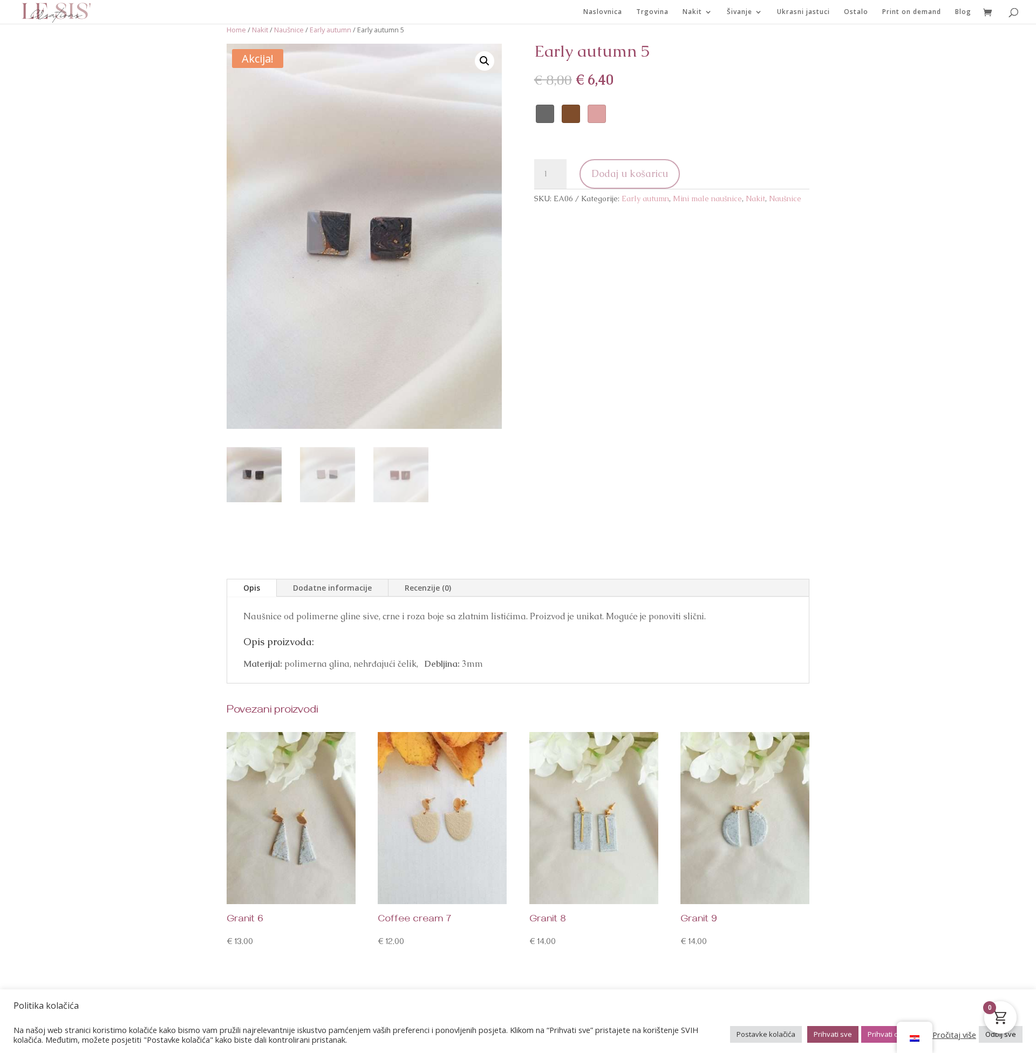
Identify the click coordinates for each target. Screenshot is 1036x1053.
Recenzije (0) (428, 588)
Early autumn (330, 30)
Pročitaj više (954, 1035)
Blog (963, 12)
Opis (251, 588)
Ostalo (856, 12)
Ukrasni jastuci (803, 12)
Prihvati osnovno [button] (895, 1034)
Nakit (692, 12)
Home (236, 30)
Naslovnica (602, 12)
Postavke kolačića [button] (766, 1034)
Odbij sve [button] (1000, 1034)
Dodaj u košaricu (629, 173)
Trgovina (652, 12)
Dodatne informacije (332, 588)
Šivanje (739, 12)
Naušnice (289, 30)
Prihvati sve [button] (833, 1034)
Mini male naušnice (707, 198)
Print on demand (911, 12)
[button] (484, 61)
